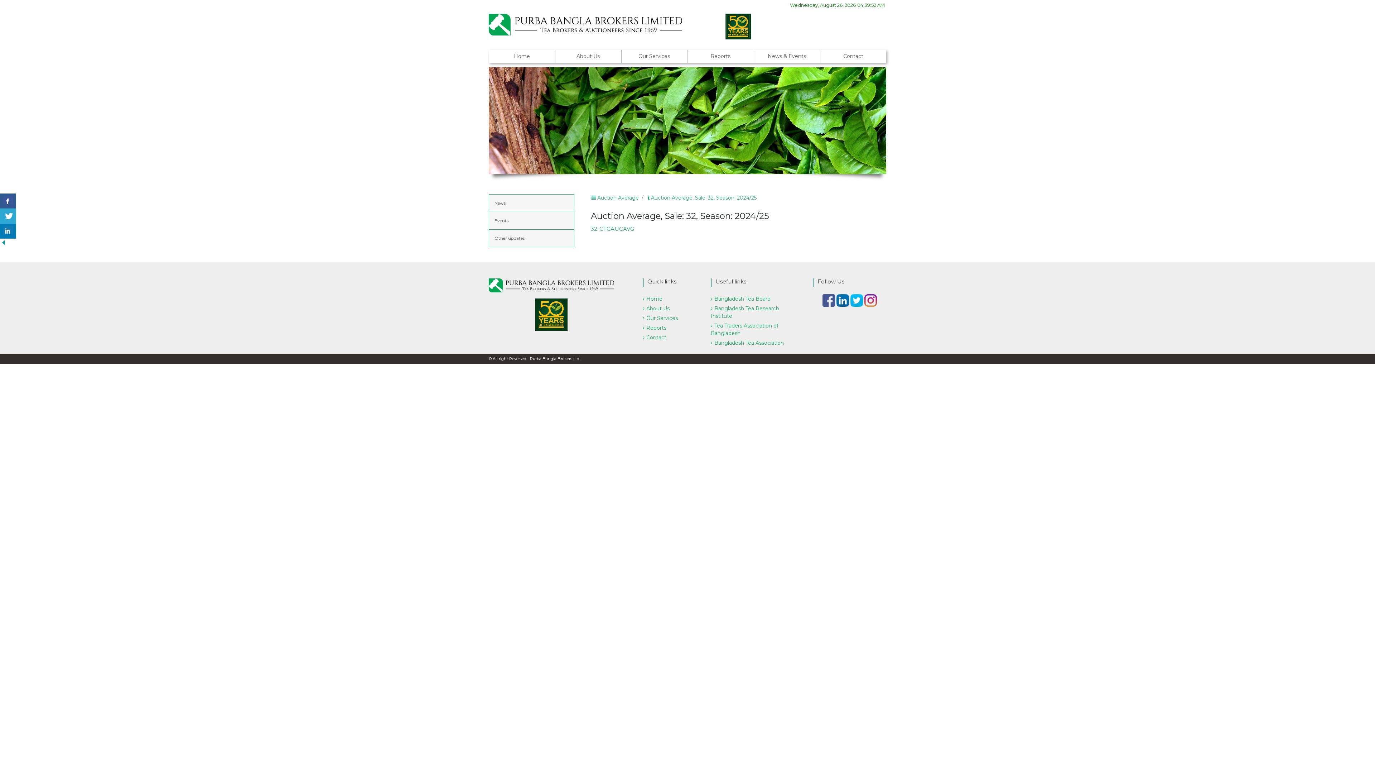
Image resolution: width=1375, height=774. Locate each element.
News (500, 203)
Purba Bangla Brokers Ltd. (555, 358)
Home (522, 56)
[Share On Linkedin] (8, 231)
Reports (720, 56)
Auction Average (617, 198)
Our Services (654, 56)
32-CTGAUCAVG (612, 228)
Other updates (509, 238)
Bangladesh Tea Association (749, 343)
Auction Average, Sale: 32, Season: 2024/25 (703, 198)
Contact (853, 56)
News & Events (787, 56)
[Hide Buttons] (3, 242)
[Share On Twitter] (8, 216)
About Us (588, 56)
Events (501, 220)
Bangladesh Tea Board (742, 299)
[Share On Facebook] (8, 201)
